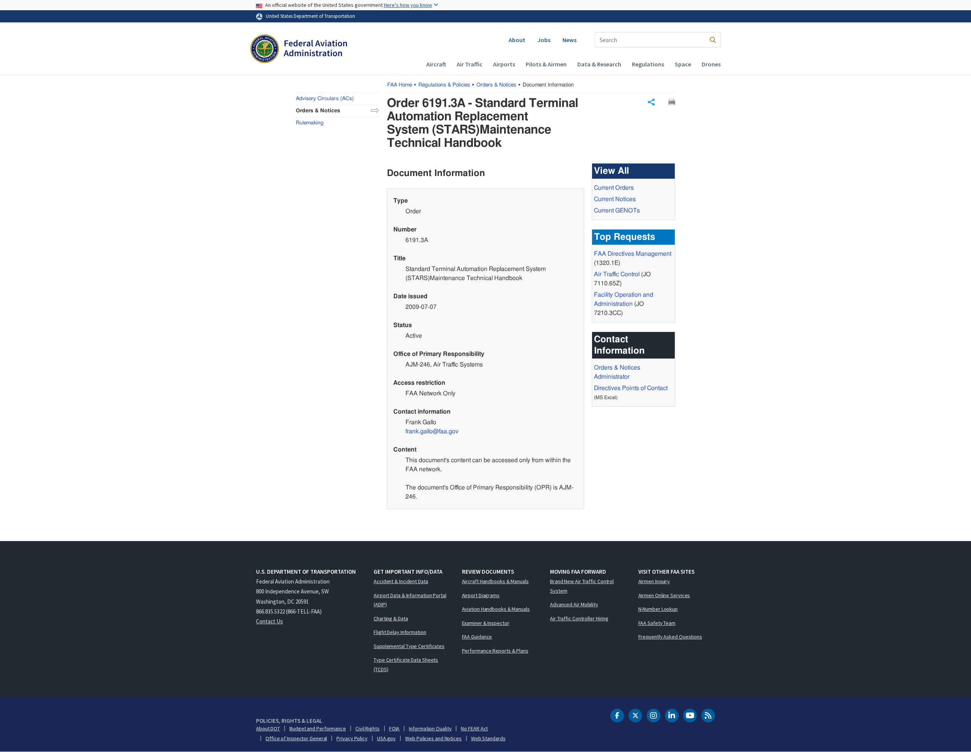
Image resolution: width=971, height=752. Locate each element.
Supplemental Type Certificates (409, 646)
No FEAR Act (474, 728)
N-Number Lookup (658, 609)
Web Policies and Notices (433, 738)
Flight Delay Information (400, 632)
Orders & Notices (496, 85)
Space (683, 64)
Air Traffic (469, 64)
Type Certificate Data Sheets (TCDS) (406, 664)
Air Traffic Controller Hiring (579, 618)
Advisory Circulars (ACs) (325, 98)
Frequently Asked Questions (670, 636)
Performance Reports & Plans (495, 650)
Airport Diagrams (481, 595)
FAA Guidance (477, 636)
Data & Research (599, 64)
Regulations (648, 64)
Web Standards (488, 738)
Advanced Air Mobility (574, 604)
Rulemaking (310, 123)
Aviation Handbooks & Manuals (496, 609)
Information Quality (430, 728)
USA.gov (386, 738)
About (517, 40)
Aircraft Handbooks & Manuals (495, 581)
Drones (711, 64)
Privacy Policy (352, 738)
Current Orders (614, 188)
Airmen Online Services (664, 595)
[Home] (298, 50)
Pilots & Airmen (546, 64)
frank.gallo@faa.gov (432, 431)
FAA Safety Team (657, 623)
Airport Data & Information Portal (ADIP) (410, 600)
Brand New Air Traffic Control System (582, 586)
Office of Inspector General (296, 738)
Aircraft (436, 64)
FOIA (394, 728)
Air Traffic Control (616, 274)
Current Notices (615, 199)
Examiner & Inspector (485, 623)
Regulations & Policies (444, 85)
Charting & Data (391, 618)
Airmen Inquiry (654, 581)
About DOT (268, 728)
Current (617, 211)
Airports (504, 64)
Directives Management (632, 254)
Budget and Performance (317, 728)
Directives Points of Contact (631, 388)
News (569, 40)
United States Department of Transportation (310, 16)
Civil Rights (367, 728)
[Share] (651, 102)
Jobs (543, 40)
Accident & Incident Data (401, 581)
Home (399, 85)
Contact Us (269, 621)
